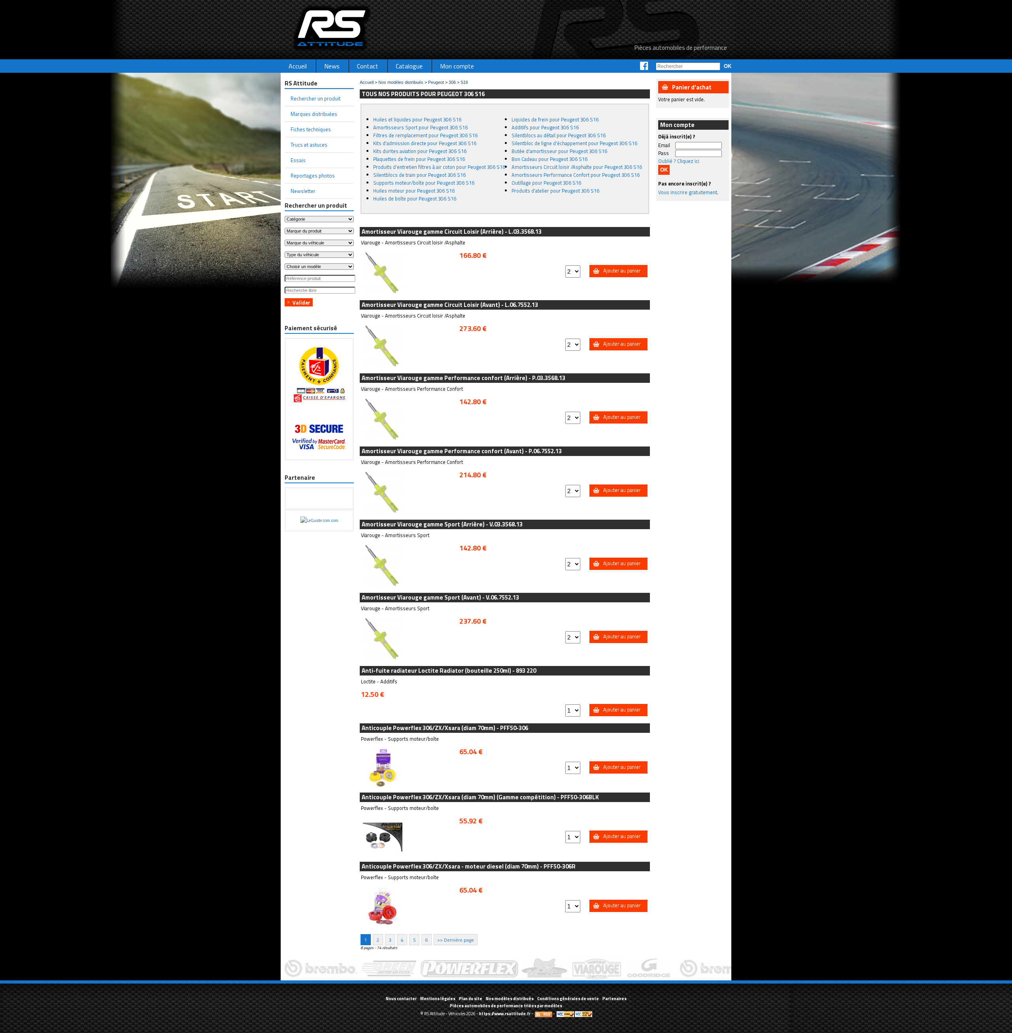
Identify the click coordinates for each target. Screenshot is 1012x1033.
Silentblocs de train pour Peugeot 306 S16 (419, 175)
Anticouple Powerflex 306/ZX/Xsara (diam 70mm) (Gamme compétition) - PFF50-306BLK (480, 797)
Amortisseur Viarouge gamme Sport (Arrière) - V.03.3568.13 (442, 524)
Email (664, 145)
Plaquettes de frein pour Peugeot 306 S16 (419, 159)
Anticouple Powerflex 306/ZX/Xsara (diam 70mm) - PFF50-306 (445, 727)
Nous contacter (401, 998)
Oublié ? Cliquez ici (678, 161)
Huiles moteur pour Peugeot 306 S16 (414, 191)
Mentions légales (437, 998)
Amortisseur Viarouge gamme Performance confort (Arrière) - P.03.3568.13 (463, 377)
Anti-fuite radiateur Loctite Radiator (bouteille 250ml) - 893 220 (449, 670)
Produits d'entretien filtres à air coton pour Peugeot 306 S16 (439, 167)
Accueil (367, 82)
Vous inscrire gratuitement (687, 192)
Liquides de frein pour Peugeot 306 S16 (555, 119)
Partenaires (614, 998)
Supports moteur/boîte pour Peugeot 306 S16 (423, 183)
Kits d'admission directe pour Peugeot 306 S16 (424, 143)
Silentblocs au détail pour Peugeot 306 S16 (559, 135)
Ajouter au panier (622, 270)
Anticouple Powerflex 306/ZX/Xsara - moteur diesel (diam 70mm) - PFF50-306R (469, 866)
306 (452, 82)
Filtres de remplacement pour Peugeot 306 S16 (425, 135)
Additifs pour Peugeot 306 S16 (545, 127)
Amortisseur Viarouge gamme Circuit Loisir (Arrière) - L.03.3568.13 (452, 231)
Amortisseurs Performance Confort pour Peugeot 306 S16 (576, 175)
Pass (663, 153)
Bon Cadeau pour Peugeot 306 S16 (549, 159)
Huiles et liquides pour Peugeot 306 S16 (417, 119)
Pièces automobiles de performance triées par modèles (506, 1006)
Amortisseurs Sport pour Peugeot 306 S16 (420, 127)
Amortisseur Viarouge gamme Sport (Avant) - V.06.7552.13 (440, 597)
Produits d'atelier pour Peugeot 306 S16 (555, 191)
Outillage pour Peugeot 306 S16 (546, 183)
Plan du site (470, 998)
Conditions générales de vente (568, 998)
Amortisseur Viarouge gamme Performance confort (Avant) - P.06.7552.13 (462, 451)
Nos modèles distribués (400, 82)
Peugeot (436, 82)
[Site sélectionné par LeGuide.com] (319, 520)
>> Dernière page (455, 939)
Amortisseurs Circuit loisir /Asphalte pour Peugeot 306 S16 (577, 167)
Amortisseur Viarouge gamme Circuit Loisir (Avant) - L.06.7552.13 (450, 304)
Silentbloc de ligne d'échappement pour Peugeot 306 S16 (574, 143)
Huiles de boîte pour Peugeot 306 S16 (414, 198)
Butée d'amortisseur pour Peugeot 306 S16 (559, 151)
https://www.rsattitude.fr (505, 1013)
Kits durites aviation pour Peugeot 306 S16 (419, 151)
